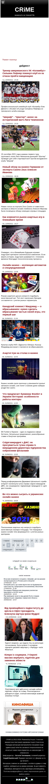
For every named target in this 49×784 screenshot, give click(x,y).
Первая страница (9, 60)
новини (15, 732)
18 (27, 545)
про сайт (28, 732)
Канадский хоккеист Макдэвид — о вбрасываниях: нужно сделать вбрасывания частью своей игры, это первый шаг (24, 310)
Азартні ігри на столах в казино (20, 353)
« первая (6, 541)
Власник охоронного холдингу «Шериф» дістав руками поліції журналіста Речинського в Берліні (24, 580)
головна (9, 732)
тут (34, 758)
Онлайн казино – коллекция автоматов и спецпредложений (24, 266)
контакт (35, 732)
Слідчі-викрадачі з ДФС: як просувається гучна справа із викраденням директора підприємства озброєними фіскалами (24, 446)
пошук (41, 732)
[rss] (38, 569)
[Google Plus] (21, 569)
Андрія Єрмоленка (37, 742)
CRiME (24, 9)
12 (41, 541)
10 (32, 541)
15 (13, 545)
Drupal (32, 739)
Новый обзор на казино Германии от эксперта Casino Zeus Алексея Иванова (23, 170)
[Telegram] (33, 569)
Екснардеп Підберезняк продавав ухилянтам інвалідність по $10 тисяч (21, 591)
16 (18, 545)
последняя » (20, 550)
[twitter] (16, 569)
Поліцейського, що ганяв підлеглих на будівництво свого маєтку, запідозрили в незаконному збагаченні (23, 585)
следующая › (8, 550)
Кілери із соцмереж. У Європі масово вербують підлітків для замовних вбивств (22, 658)
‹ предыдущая (17, 541)
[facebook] (10, 569)
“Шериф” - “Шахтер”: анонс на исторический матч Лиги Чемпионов (23, 118)
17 (23, 545)
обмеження (24, 753)
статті (21, 732)
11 (36, 541)
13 (4, 545)
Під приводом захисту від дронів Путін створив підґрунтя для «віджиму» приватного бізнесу (21, 597)
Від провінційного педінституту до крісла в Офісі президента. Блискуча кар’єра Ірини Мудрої (24, 611)
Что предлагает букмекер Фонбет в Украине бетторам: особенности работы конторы (22, 397)
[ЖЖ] (27, 569)
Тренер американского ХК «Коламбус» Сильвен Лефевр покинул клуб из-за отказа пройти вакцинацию (24, 73)
